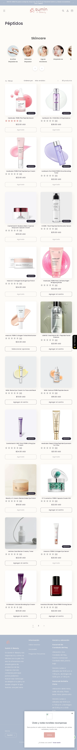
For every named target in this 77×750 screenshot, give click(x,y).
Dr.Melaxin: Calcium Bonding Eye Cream (21, 604)
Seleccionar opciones (21, 349)
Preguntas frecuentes (37, 654)
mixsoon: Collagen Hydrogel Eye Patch (21, 281)
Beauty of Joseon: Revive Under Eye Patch (21, 498)
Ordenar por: (28, 81)
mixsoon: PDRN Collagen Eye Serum (56, 551)
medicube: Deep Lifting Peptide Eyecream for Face (56, 444)
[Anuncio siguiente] (73, 3)
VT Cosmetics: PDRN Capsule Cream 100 (56, 498)
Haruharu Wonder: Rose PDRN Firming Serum (56, 604)
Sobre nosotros (34, 645)
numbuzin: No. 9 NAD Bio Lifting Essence (56, 118)
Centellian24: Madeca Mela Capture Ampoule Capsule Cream (21, 227)
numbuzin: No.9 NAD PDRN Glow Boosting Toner (56, 172)
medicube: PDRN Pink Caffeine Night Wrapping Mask (56, 281)
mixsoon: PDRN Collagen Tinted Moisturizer (20, 335)
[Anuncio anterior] (4, 3)
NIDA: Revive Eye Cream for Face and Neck (21, 390)
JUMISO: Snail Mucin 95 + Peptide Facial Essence (56, 336)
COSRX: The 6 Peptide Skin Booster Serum (56, 226)
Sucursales (33, 649)
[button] (4, 11)
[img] (12, 121)
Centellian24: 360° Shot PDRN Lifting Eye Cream (20, 444)
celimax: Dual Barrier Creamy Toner (20, 551)
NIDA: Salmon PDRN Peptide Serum (56, 390)
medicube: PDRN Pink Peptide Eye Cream (20, 171)
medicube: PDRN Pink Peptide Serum (21, 118)
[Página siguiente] (44, 626)
